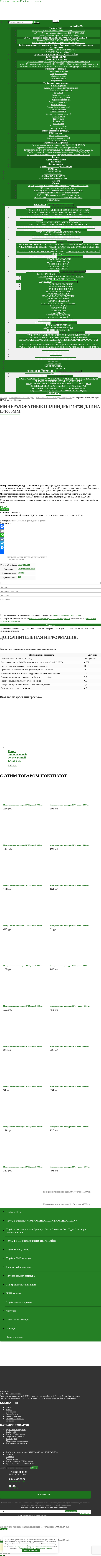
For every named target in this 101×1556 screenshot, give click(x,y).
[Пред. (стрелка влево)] (1, 1555)
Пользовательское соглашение (32, 1507)
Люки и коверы (55, 164)
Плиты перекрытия (58, 140)
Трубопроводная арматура (56, 83)
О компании (11, 1412)
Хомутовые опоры (58, 73)
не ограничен (24, 564)
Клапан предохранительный (58, 114)
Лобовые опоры (58, 76)
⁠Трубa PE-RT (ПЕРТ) (56, 57)
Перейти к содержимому (31, 1)
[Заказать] (4, 509)
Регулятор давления (58, 126)
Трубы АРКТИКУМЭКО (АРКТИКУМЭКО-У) (58, 40)
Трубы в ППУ (55, 28)
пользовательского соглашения (66, 615)
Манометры (58, 123)
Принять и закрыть (31, 1550)
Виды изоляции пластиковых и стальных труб (58, 193)
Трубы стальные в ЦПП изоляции (19, 1461)
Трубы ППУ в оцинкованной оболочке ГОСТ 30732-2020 (58, 33)
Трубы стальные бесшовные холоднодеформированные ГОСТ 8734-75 (58, 154)
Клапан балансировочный (58, 107)
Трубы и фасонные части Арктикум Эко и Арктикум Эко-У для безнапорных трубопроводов (56, 46)
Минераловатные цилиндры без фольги (54, 397)
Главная (3, 397)
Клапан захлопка (58, 104)
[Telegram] (50, 543)
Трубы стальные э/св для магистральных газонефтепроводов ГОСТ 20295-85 (58, 150)
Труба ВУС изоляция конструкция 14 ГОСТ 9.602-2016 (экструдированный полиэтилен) (58, 66)
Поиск (36, 22)
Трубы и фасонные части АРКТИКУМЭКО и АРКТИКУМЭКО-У (55, 38)
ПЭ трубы (56, 162)
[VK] (50, 539)
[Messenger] (50, 548)
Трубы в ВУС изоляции (56, 59)
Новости (56, 181)
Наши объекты (12, 1414)
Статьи (55, 183)
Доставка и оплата (13, 1416)
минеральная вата (26, 569)
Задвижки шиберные (61, 100)
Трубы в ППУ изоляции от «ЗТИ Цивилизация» (58, 195)
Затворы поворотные (58, 102)
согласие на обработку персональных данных (49, 618)
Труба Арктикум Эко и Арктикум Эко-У (58, 50)
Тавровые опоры (58, 81)
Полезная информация (53, 178)
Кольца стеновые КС (58, 135)
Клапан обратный (58, 112)
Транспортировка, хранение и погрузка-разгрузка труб (58, 190)
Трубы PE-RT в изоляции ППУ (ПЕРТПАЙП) (56, 54)
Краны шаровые (58, 85)
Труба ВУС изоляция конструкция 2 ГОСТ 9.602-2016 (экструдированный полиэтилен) (58, 64)
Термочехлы (58, 119)
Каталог (9, 1409)
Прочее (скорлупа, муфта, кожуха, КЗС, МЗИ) (58, 35)
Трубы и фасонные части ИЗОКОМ (20, 1463)
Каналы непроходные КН (58, 138)
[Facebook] (50, 526)
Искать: (4, 22)
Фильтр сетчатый (58, 128)
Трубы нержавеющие (56, 159)
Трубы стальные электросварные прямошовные (58, 147)
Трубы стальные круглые (56, 143)
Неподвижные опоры (58, 71)
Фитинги (56, 157)
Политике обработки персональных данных (35, 1548)
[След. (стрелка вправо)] (4, 1555)
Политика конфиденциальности (57, 1507)
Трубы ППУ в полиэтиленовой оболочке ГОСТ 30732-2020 (58, 31)
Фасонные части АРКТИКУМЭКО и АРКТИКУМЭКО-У (58, 42)
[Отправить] (50, 552)
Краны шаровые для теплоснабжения (61, 88)
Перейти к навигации (10, 1)
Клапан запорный (58, 109)
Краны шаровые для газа (61, 90)
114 (19, 577)
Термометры (58, 121)
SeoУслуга (43, 1515)
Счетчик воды (58, 116)
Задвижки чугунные (61, 97)
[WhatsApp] (50, 535)
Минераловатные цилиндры (55, 131)
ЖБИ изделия (55, 133)
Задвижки (58, 92)
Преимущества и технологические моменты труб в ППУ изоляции (58, 185)
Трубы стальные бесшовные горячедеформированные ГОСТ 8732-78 (58, 152)
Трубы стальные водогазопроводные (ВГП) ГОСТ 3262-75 (58, 145)
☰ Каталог (76, 26)
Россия (21, 573)
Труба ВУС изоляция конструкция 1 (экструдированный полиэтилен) (58, 62)
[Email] (50, 531)
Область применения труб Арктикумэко (58, 188)
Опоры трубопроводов (56, 69)
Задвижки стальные (61, 95)
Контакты (53, 200)
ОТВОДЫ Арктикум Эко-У (58, 52)
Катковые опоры (58, 78)
